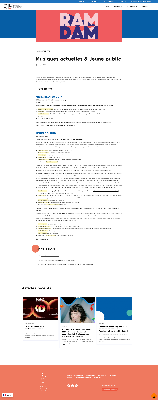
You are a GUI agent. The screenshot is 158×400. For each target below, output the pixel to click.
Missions (116, 6)
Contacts (97, 377)
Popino (47, 390)
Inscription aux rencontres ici (50, 256)
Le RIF (106, 6)
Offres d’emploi (93, 1)
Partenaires (102, 375)
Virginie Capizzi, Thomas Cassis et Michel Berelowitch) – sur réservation (88, 122)
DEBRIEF (144, 6)
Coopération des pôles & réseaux (141, 1)
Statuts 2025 (90, 375)
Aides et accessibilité (83, 377)
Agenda (81, 1)
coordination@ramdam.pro (84, 264)
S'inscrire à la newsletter (109, 389)
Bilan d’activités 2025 (75, 375)
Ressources (130, 6)
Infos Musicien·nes (109, 1)
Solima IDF (123, 1)
